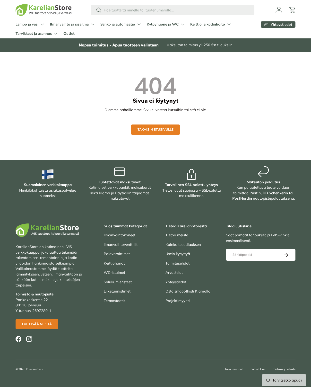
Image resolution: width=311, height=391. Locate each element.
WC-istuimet (114, 272)
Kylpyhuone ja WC (163, 24)
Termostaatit (114, 300)
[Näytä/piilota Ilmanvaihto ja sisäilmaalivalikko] (92, 24)
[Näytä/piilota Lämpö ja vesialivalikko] (42, 24)
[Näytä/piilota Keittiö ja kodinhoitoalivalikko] (229, 24)
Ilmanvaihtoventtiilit (121, 244)
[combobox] (172, 10)
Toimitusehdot (177, 263)
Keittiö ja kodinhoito (207, 24)
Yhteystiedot (175, 282)
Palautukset (258, 369)
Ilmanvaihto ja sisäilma (69, 24)
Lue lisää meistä (37, 324)
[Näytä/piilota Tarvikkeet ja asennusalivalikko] (56, 33)
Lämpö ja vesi (27, 24)
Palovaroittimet (117, 253)
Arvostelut (174, 272)
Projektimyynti (177, 300)
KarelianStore (34, 369)
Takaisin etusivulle (155, 129)
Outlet (69, 33)
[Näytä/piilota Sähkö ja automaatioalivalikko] (139, 24)
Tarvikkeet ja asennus (34, 33)
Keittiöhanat (114, 263)
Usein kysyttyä (177, 253)
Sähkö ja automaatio (117, 24)
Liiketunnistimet (117, 291)
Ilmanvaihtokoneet (119, 235)
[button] (292, 10)
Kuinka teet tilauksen (183, 244)
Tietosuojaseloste (284, 369)
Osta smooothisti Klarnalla (187, 291)
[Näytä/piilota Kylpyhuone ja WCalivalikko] (182, 24)
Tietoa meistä (176, 235)
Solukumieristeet (118, 282)
